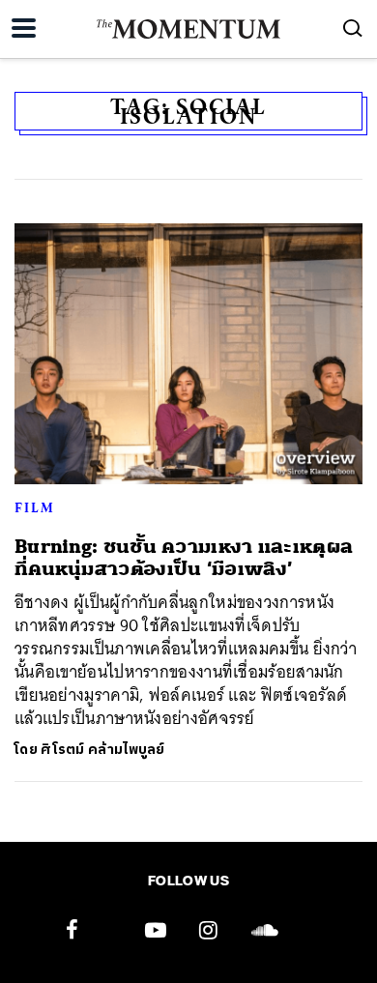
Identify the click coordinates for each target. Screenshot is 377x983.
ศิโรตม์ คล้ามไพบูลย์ (103, 749)
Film (34, 507)
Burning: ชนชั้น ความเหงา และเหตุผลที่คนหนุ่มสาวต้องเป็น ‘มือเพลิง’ (183, 558)
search (352, 28)
